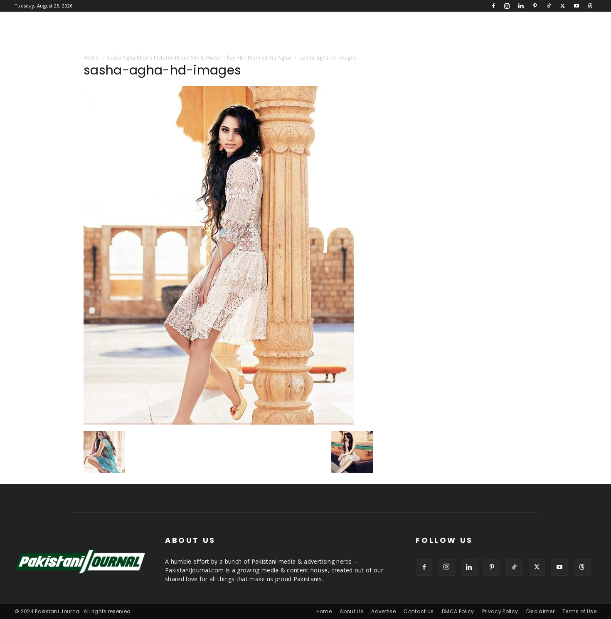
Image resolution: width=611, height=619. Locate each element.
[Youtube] (576, 6)
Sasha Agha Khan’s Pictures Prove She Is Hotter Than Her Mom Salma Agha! (199, 57)
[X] (562, 6)
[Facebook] (493, 6)
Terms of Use (579, 611)
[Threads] (590, 6)
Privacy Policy (500, 611)
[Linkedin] (521, 6)
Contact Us (419, 611)
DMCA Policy (458, 611)
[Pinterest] (535, 6)
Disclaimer (540, 611)
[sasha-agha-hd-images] (223, 422)
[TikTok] (548, 6)
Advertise (383, 611)
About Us (351, 611)
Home (91, 57)
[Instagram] (507, 6)
